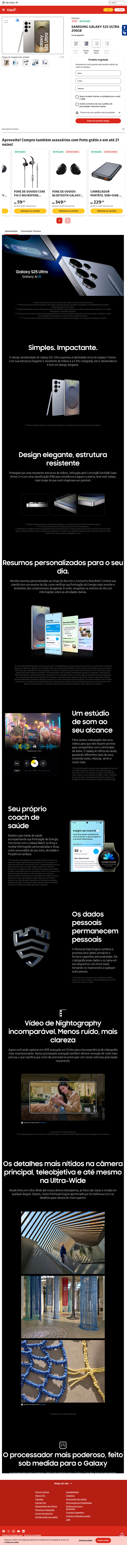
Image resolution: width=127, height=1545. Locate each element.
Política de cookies (12, 1542)
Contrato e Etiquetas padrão (78, 1516)
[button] (68, 221)
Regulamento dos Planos (46, 1506)
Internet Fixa (40, 1503)
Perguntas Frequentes (44, 1510)
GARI (68, 1520)
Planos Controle (42, 1492)
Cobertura (70, 1496)
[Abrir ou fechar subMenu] (3, 10)
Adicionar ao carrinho (20, 211)
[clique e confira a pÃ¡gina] (11, 10)
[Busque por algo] (110, 3)
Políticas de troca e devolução (74, 1507)
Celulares (39, 1499)
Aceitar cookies (103, 1540)
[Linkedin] (23, 1530)
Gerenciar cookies (85, 1540)
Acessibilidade (72, 1492)
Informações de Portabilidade (79, 1503)
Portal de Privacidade (32, 1535)
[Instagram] (13, 1530)
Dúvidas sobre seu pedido (46, 1517)
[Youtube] (18, 1530)
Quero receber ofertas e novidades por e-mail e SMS (99, 97)
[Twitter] (8, 1530)
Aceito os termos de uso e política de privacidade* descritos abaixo (95, 105)
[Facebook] (3, 1530)
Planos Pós (40, 1496)
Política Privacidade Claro (12, 1535)
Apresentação (11, 231)
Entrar (121, 10)
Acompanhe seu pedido (76, 1499)
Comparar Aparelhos (75, 1512)
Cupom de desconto (44, 1513)
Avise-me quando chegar (98, 121)
